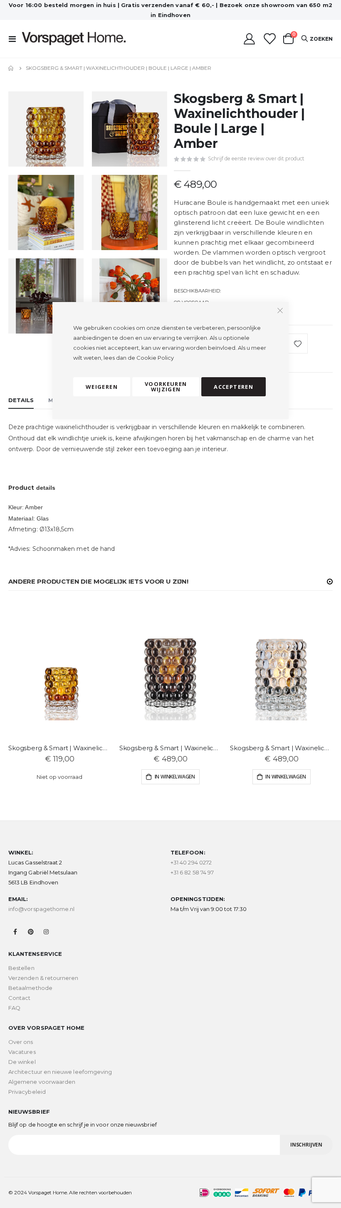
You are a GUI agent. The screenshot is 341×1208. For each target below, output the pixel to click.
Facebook (15, 932)
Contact (19, 997)
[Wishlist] (269, 38)
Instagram (46, 932)
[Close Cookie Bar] (280, 311)
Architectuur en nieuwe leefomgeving (60, 1071)
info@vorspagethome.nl (41, 909)
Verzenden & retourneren (43, 978)
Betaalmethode (30, 988)
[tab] (21, 400)
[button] (330, 582)
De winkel (22, 1061)
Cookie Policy (155, 357)
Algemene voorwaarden (41, 1081)
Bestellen (21, 968)
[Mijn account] (249, 38)
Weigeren (102, 386)
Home (11, 68)
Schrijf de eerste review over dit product (256, 158)
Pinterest (31, 932)
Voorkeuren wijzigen (166, 386)
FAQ (14, 1007)
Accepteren (233, 386)
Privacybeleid (27, 1091)
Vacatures (22, 1051)
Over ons (20, 1042)
